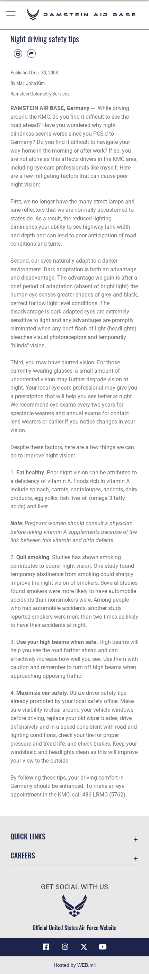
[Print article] (18, 53)
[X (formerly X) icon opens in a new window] (84, 947)
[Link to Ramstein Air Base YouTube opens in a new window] (103, 947)
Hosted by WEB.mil (75, 965)
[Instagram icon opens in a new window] (65, 947)
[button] (11, 14)
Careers (22, 855)
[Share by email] (31, 53)
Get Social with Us (74, 887)
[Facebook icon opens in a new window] (46, 947)
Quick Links (27, 836)
